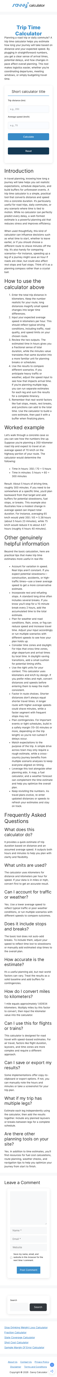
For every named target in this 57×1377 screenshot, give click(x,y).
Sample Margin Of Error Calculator (24, 1347)
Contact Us (26, 1362)
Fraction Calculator (15, 1332)
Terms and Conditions (35, 1366)
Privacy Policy (42, 1362)
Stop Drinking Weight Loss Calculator (26, 1327)
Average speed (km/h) (19, 116)
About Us (12, 1362)
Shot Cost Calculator (16, 1342)
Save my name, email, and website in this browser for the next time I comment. (28, 1257)
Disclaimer (15, 1366)
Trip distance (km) (16, 100)
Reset (28, 150)
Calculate (28, 136)
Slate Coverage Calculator (19, 1337)
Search (13, 1300)
